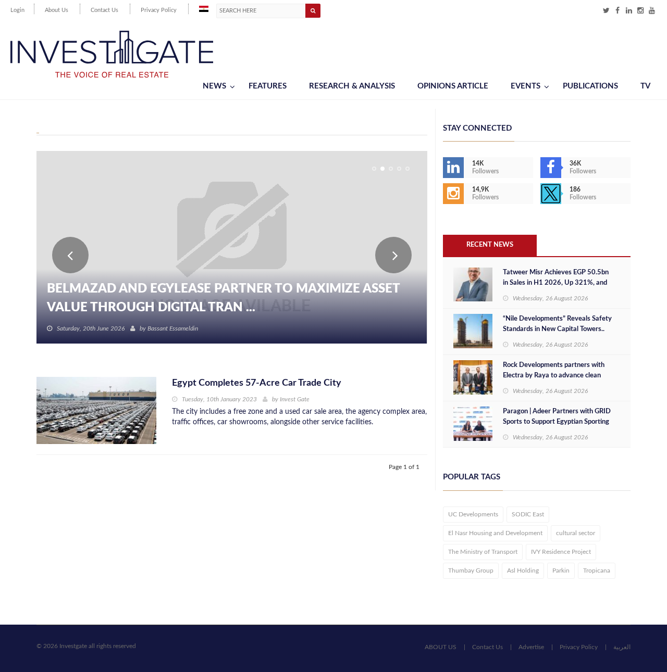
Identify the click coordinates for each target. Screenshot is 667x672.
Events (525, 86)
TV (645, 86)
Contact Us (104, 10)
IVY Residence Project (561, 552)
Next (393, 255)
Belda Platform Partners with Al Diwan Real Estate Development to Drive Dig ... (228, 298)
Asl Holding (523, 570)
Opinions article (452, 86)
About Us (56, 10)
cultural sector (575, 533)
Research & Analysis (352, 86)
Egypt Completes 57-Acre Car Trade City (256, 383)
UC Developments (473, 514)
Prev (70, 255)
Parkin (561, 570)
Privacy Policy (159, 10)
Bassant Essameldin (172, 328)
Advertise (531, 647)
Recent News (489, 245)
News (214, 86)
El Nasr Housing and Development (495, 533)
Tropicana (596, 570)
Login (17, 10)
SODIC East (528, 514)
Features (268, 86)
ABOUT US (440, 647)
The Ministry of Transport (482, 552)
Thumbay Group (470, 570)
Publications (590, 86)
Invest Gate (295, 399)
